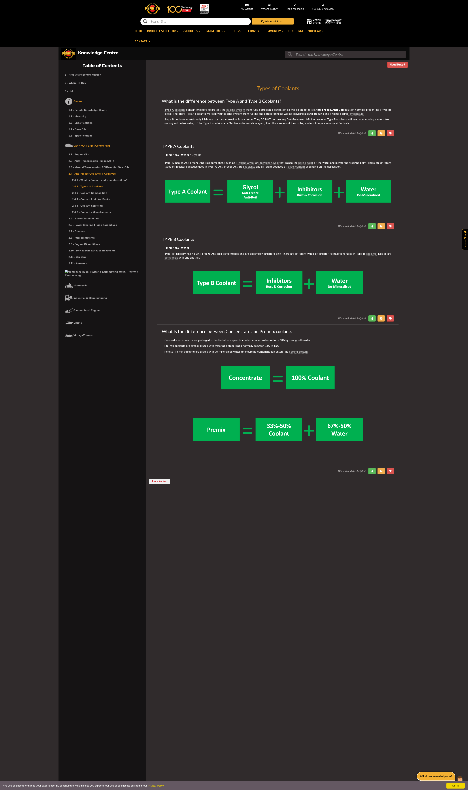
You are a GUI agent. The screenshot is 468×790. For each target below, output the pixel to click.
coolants (180, 109)
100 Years (315, 31)
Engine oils (214, 31)
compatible (171, 257)
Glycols (196, 155)
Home (139, 31)
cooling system (235, 109)
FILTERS (235, 31)
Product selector (161, 31)
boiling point (305, 163)
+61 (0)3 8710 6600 (323, 9)
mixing (293, 340)
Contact (141, 41)
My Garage (247, 9)
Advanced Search (274, 21)
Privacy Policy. (156, 785)
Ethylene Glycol (245, 163)
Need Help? (397, 64)
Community (273, 31)
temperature (356, 113)
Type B (169, 119)
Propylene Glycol (268, 163)
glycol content (296, 166)
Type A (169, 109)
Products (190, 31)
